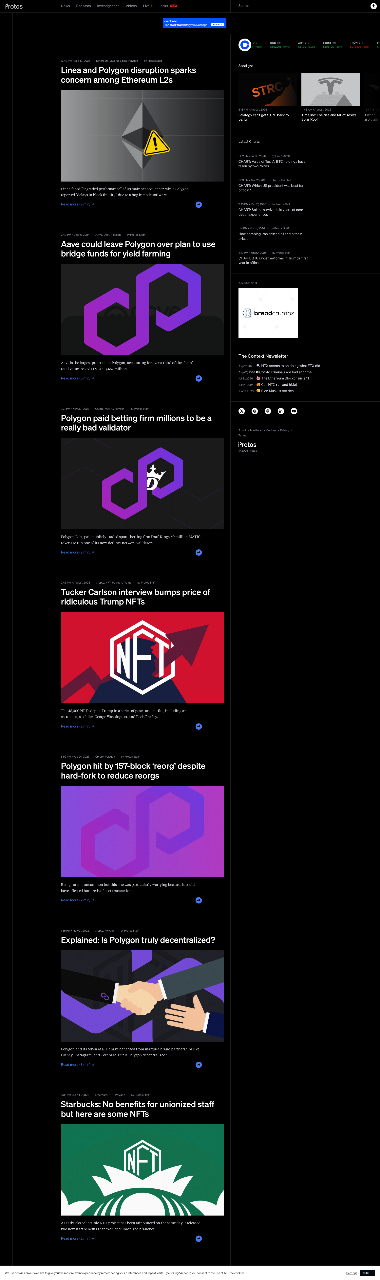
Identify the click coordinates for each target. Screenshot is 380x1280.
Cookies (271, 420)
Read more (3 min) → (78, 368)
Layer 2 (114, 51)
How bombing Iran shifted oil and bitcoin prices (270, 226)
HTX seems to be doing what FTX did (290, 356)
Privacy (284, 420)
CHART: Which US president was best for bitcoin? (271, 178)
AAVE (99, 225)
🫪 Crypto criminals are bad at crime (284, 362)
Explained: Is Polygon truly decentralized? (138, 930)
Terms (242, 425)
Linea (123, 51)
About (242, 420)
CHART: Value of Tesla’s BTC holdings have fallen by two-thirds (272, 154)
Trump (127, 572)
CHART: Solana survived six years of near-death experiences (271, 202)
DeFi (106, 225)
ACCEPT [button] (368, 1273)
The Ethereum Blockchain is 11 (284, 368)
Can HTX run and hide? (278, 375)
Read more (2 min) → (78, 194)
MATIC (109, 399)
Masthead (256, 420)
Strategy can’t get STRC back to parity (263, 108)
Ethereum (102, 51)
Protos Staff (154, 51)
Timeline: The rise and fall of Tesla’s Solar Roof (328, 108)
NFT (108, 572)
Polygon (133, 51)
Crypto (99, 399)
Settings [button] (351, 1273)
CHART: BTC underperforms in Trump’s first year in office (273, 251)
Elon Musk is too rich (277, 381)
